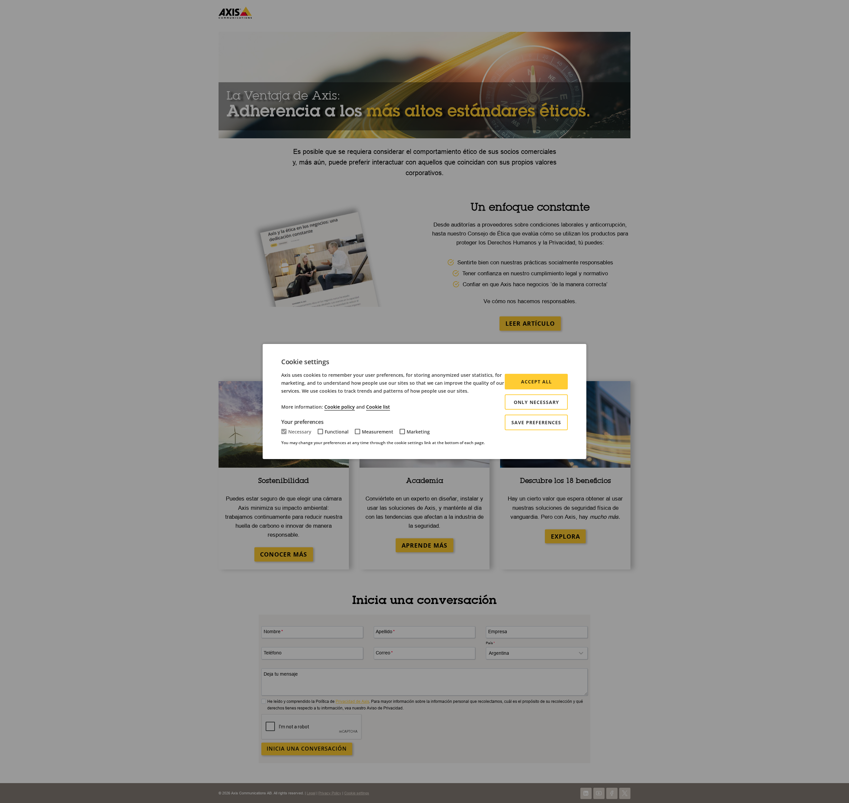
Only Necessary (536, 402)
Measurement (377, 432)
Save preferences (536, 422)
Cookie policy (339, 407)
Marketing (418, 432)
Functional (337, 432)
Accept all (536, 381)
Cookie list (378, 407)
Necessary (299, 432)
